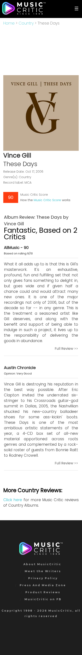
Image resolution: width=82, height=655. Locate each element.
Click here (12, 499)
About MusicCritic (42, 564)
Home (9, 23)
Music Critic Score (47, 200)
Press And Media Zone (43, 585)
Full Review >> (66, 348)
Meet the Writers (43, 571)
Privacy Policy (43, 578)
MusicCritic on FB (42, 599)
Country (26, 23)
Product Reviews (42, 592)
